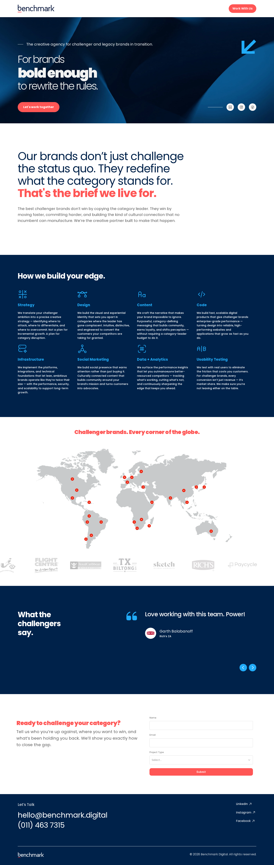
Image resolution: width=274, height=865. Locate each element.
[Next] (252, 667)
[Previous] (243, 667)
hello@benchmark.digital (62, 815)
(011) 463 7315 (41, 825)
